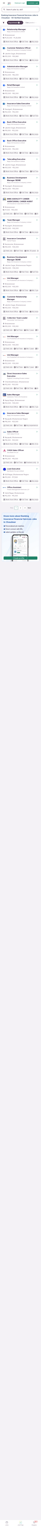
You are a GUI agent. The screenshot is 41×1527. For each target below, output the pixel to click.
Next (29, 508)
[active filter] (3, 22)
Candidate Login (33, 3)
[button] (20, 537)
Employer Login (20, 3)
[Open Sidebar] (4, 3)
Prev (11, 508)
